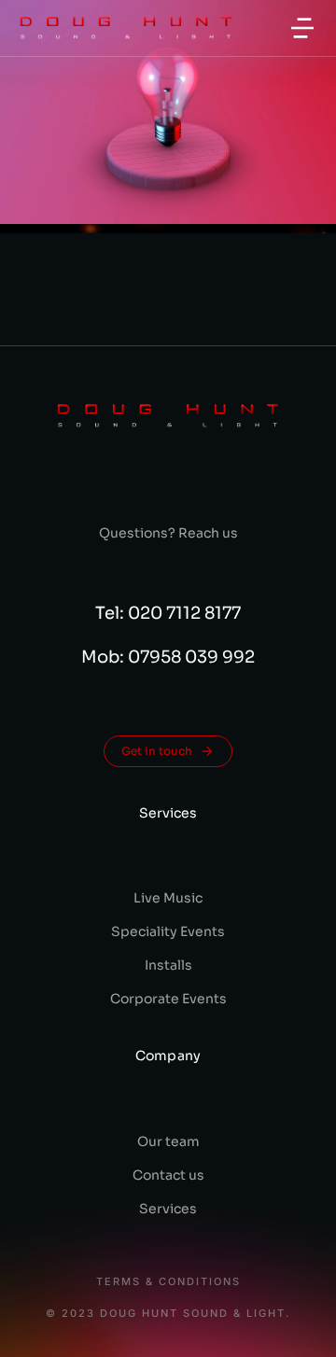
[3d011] (168, 112)
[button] (302, 28)
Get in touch (156, 751)
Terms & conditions (168, 1282)
